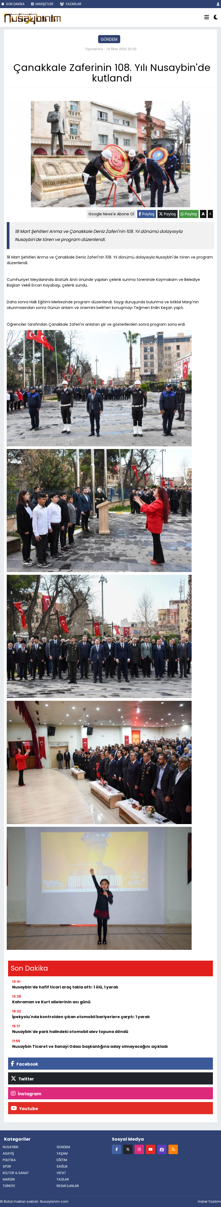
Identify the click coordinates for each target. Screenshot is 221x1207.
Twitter (26, 1079)
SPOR (7, 1166)
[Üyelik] (218, 4)
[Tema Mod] (216, 17)
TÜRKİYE (9, 1186)
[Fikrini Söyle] (162, 1149)
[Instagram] (139, 1149)
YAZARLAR (73, 4)
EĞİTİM (62, 1160)
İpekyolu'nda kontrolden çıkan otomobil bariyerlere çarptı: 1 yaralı (81, 1016)
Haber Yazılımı (209, 1201)
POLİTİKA (9, 1160)
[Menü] (207, 17)
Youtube (28, 1108)
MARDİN (9, 1179)
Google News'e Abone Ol (111, 214)
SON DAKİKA (15, 4)
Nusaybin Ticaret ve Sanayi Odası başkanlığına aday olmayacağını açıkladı (90, 1046)
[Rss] (173, 1149)
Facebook (27, 1064)
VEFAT (61, 1173)
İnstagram (29, 1094)
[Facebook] (116, 1149)
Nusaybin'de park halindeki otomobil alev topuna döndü (70, 1031)
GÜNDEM (109, 39)
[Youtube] (150, 1149)
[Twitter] (128, 1149)
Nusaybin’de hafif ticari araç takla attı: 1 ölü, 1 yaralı (65, 987)
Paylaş (147, 214)
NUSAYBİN (10, 1147)
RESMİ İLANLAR (68, 1186)
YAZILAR (63, 1179)
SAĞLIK (62, 1166)
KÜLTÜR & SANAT (16, 1173)
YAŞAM (62, 1153)
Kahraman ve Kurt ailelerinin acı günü (51, 1002)
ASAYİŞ (8, 1153)
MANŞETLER (44, 4)
